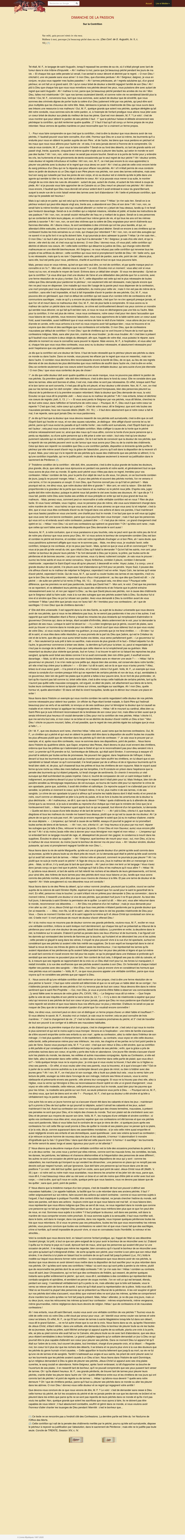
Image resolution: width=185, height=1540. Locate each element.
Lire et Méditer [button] (162, 3)
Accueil (149, 3)
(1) (48, 42)
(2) (57, 459)
